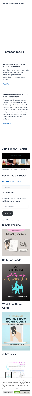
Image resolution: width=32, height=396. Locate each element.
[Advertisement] (16, 23)
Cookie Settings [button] (8, 392)
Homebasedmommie (13, 3)
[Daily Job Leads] (16, 282)
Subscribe (7, 213)
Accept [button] (17, 392)
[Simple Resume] (16, 242)
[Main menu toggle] (28, 3)
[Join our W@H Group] (16, 160)
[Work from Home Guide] (16, 331)
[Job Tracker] (15, 371)
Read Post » (7, 84)
